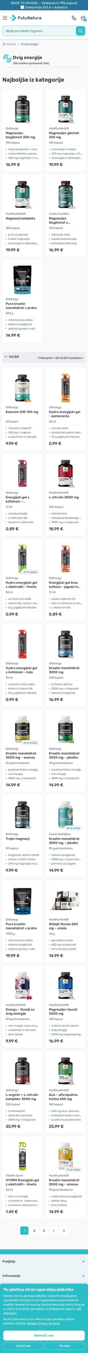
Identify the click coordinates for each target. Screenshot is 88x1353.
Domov (11, 44)
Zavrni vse (23, 1346)
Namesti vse (44, 1335)
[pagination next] (54, 1231)
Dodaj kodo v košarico (46, 7)
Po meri (65, 1346)
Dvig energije (29, 44)
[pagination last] (64, 1231)
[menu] (5, 17)
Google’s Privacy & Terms (43, 1323)
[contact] (74, 17)
